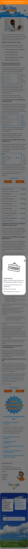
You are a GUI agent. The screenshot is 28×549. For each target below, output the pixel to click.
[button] (25, 261)
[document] (14, 274)
